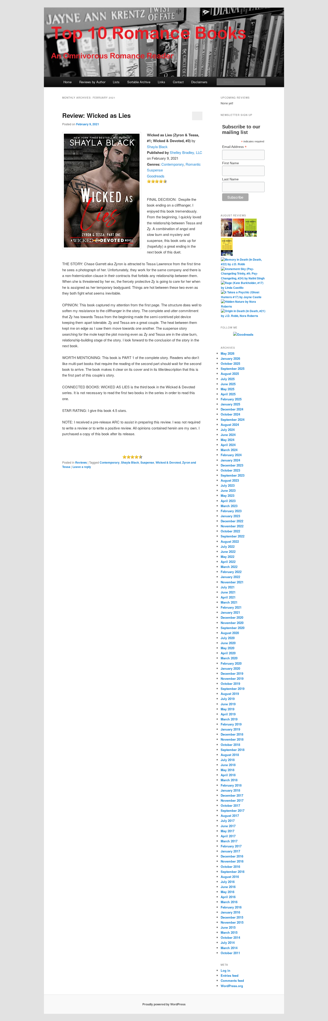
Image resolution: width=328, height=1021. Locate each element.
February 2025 (231, 399)
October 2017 (230, 805)
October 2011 (230, 953)
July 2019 (228, 698)
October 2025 (230, 363)
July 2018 (228, 759)
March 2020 (229, 658)
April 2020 (228, 653)
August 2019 (230, 693)
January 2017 (230, 851)
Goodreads (155, 175)
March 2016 (229, 902)
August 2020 (230, 632)
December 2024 (232, 409)
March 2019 (229, 719)
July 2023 (228, 485)
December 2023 (232, 465)
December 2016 (232, 856)
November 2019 (232, 678)
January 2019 (230, 729)
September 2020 (232, 627)
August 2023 (230, 480)
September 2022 (232, 536)
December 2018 (232, 734)
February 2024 (231, 455)
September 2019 (232, 688)
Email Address (234, 147)
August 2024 (230, 424)
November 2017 (232, 800)
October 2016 (230, 866)
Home (67, 82)
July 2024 (228, 429)
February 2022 (231, 571)
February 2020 (231, 663)
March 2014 (229, 947)
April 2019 (228, 714)
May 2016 (227, 891)
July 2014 (228, 942)
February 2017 (231, 846)
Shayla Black (157, 146)
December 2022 (232, 521)
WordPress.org (232, 985)
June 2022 (228, 551)
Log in (225, 970)
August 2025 (230, 373)
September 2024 (232, 419)
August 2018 (230, 754)
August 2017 (230, 815)
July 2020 (228, 638)
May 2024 (227, 439)
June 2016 (228, 886)
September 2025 (232, 368)
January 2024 (230, 460)
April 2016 (228, 897)
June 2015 (228, 927)
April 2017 (228, 836)
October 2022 (230, 531)
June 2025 (228, 384)
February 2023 (231, 511)
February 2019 (231, 724)
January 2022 (230, 576)
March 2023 (229, 506)
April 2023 (228, 500)
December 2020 (232, 617)
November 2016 (232, 861)
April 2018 (228, 775)
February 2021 (231, 607)
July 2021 (228, 587)
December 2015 (232, 917)
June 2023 (228, 490)
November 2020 (232, 622)
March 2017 (229, 841)
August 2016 (230, 876)
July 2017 (228, 820)
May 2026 (227, 353)
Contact (178, 82)
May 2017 (227, 831)
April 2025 (228, 394)
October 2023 (230, 470)
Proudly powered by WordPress (164, 1004)
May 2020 (227, 648)
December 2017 (232, 795)
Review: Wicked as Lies (96, 115)
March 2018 (229, 780)
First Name (230, 163)
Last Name (230, 179)
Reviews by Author (92, 82)
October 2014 (230, 937)
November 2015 (232, 922)
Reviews (81, 462)
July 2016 (228, 881)
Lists (116, 82)
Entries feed (229, 975)
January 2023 (230, 516)
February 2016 (231, 907)
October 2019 (230, 683)
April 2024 (228, 444)
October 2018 (230, 744)
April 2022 (228, 561)
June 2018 (228, 765)
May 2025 (227, 389)
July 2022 (228, 546)
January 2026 (230, 358)
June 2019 (228, 704)
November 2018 (232, 739)
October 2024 (230, 414)
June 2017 (228, 826)
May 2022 (227, 556)
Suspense (147, 462)
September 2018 (232, 749)
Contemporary (172, 164)
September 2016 (232, 871)
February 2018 (231, 785)
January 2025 (230, 404)
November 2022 (232, 526)
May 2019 (227, 709)
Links (161, 82)
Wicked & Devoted (168, 462)
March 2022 (229, 566)
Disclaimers (199, 82)
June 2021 (228, 592)
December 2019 (232, 673)
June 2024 (228, 434)
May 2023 (227, 495)
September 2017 (232, 810)
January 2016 (230, 912)
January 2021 (230, 612)
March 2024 (229, 449)
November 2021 (232, 582)
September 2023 (232, 475)
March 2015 (229, 932)
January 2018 (230, 790)
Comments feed (232, 980)
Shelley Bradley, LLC (186, 152)
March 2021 (229, 602)
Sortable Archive (138, 82)
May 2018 (227, 770)
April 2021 (228, 597)
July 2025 (228, 379)
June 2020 (228, 643)
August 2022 (230, 541)
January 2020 (230, 668)
